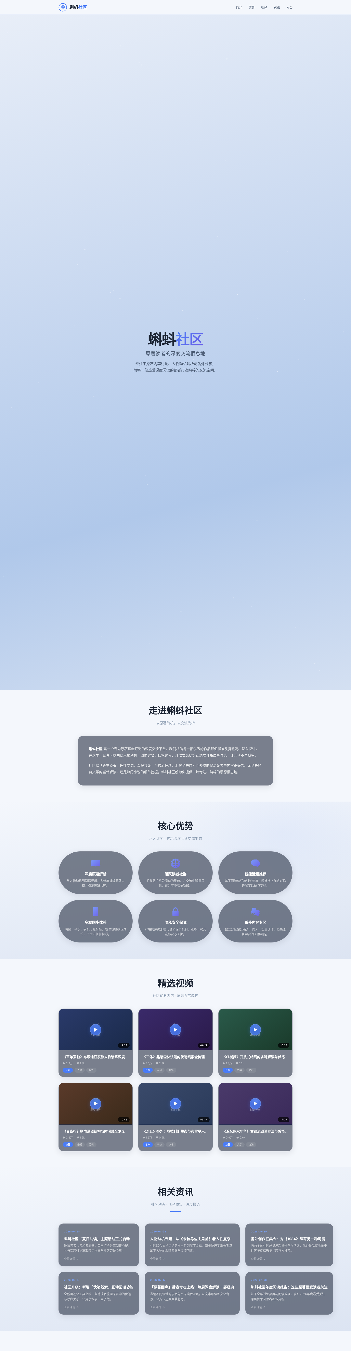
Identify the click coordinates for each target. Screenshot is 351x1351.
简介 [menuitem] (239, 7)
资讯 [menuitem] (277, 7)
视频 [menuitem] (264, 7)
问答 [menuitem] (289, 7)
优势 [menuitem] (252, 7)
